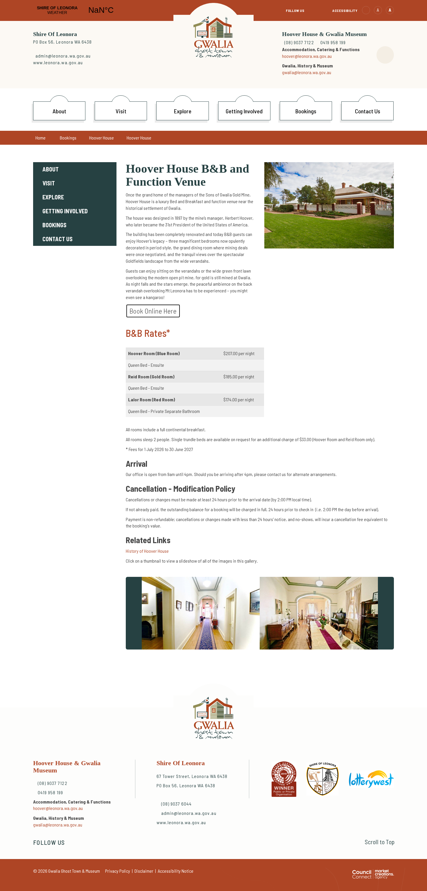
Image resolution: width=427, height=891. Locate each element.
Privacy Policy (117, 871)
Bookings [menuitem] (54, 224)
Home (40, 137)
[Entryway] (200, 613)
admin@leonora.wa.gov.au (63, 55)
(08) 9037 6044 (176, 803)
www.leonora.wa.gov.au (58, 62)
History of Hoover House (147, 551)
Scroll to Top (379, 841)
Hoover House (101, 137)
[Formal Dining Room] (319, 613)
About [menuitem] (50, 169)
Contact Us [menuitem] (57, 238)
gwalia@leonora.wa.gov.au (306, 72)
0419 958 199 (333, 42)
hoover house (139, 137)
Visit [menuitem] (48, 183)
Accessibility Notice (175, 871)
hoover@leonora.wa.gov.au (307, 56)
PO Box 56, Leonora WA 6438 (62, 41)
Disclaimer (143, 871)
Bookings (68, 137)
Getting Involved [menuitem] (65, 210)
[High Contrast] (366, 10)
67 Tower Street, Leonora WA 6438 (192, 776)
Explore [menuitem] (53, 197)
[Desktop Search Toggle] (385, 55)
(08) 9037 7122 (299, 42)
